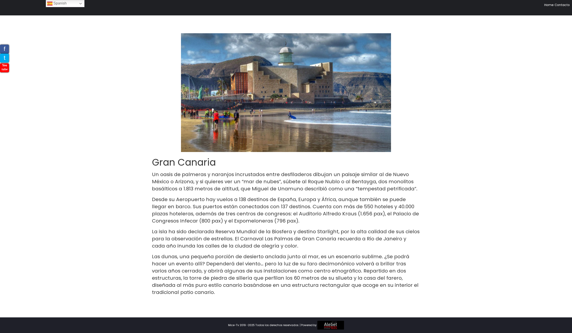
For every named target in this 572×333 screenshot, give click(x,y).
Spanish (60, 3)
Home (549, 5)
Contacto (562, 5)
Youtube (5, 67)
